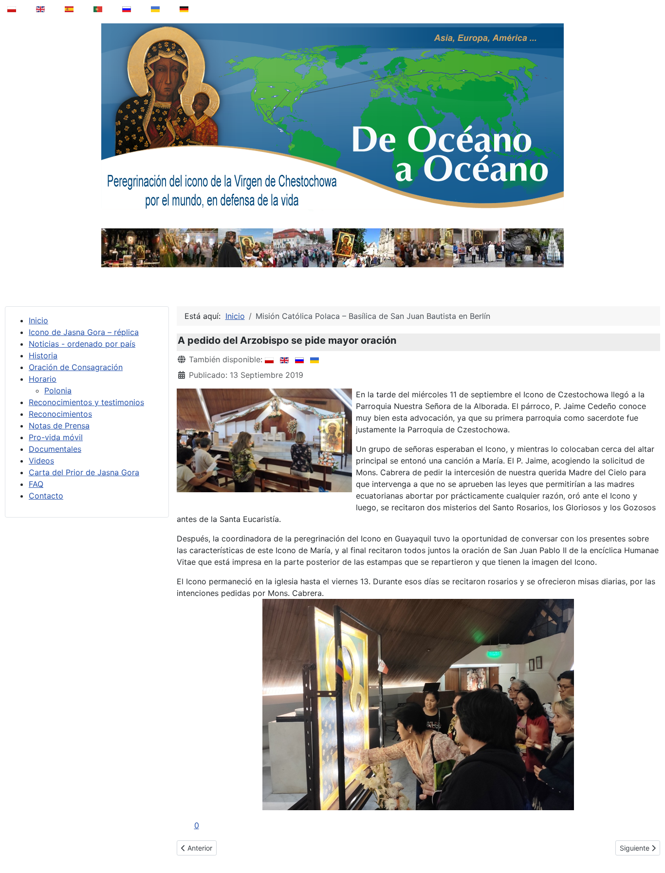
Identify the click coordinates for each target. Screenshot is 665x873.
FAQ (36, 484)
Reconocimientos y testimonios (86, 402)
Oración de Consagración (76, 367)
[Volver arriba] (651, 841)
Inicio (38, 320)
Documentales (55, 449)
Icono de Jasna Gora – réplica (84, 332)
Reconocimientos (60, 414)
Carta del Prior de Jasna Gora (84, 472)
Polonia (58, 390)
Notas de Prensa (59, 425)
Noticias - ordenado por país (82, 344)
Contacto (46, 496)
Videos (41, 460)
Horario (42, 379)
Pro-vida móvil (56, 437)
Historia (43, 355)
